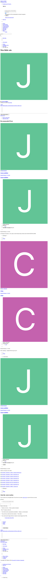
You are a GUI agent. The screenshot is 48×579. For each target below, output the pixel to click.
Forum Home (5, 24)
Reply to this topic (6, 117)
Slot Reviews (5, 27)
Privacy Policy (5, 556)
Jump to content (3, 0)
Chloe (1, 291)
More (4, 30)
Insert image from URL (9, 517)
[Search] (0, 36)
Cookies (4, 558)
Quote (4, 238)
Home (4, 23)
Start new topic (5, 118)
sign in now (25, 497)
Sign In (7, 15)
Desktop (4, 521)
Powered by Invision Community (18, 560)
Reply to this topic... (4, 505)
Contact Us (5, 557)
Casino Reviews (6, 26)
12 (5, 226)
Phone (4, 523)
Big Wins (4, 29)
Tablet (4, 522)
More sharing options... (5, 114)
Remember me (8, 14)
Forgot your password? (9, 17)
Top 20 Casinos (6, 25)
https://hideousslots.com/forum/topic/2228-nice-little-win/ (10, 105)
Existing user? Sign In (7, 3)
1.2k (6, 344)
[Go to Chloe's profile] (24, 287)
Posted (5, 175)
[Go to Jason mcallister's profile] (24, 99)
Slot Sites (4, 28)
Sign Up (4, 19)
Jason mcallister (5, 101)
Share (1, 104)
